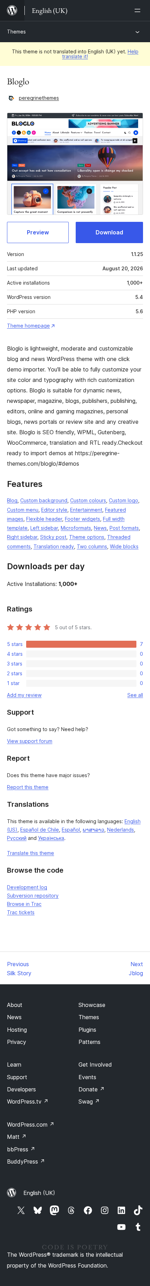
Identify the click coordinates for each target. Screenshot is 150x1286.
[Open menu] (139, 10)
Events (87, 1077)
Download (109, 232)
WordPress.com (30, 1124)
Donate (91, 1089)
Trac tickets (21, 912)
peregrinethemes (39, 98)
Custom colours (88, 500)
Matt (17, 1136)
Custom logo (123, 500)
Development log (27, 887)
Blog (12, 500)
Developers (21, 1089)
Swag (89, 1101)
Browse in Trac (24, 904)
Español (71, 830)
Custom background (43, 500)
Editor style (54, 510)
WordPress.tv (27, 1101)
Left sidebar (44, 528)
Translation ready (53, 546)
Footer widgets (82, 519)
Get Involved (95, 1064)
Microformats (76, 528)
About (14, 1004)
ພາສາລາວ (93, 830)
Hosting (17, 1029)
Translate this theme (30, 853)
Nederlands (120, 830)
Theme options (86, 537)
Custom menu (22, 510)
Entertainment (86, 510)
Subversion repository (33, 895)
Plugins (87, 1029)
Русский (17, 838)
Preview (38, 232)
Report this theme (27, 787)
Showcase (91, 1004)
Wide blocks (124, 546)
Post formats (124, 528)
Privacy (16, 1041)
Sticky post (53, 537)
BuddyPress (26, 1161)
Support (17, 1077)
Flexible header (44, 519)
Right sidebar (22, 537)
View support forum (29, 741)
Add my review (24, 695)
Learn (14, 1064)
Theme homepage (28, 326)
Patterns (89, 1041)
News (100, 528)
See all (135, 695)
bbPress (21, 1149)
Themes (16, 32)
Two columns (92, 546)
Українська (51, 838)
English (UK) (39, 1192)
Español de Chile (39, 830)
